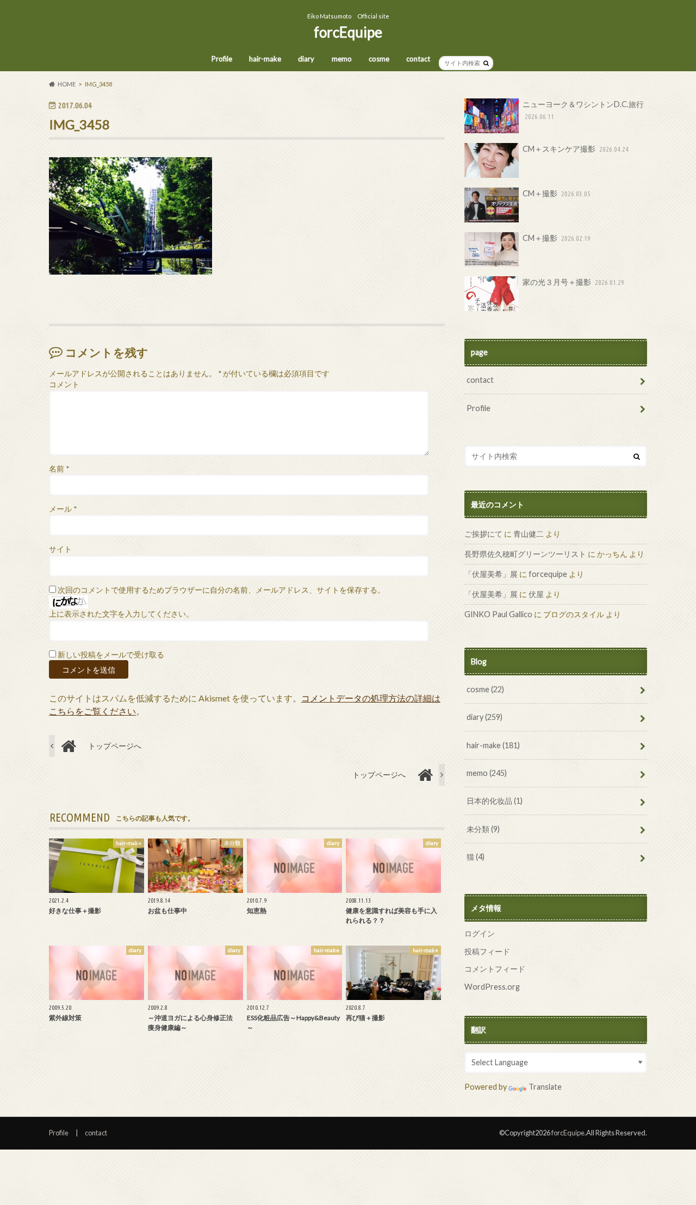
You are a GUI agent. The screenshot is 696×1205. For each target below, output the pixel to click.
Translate (545, 1086)
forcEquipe (348, 32)
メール (63, 509)
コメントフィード (494, 968)
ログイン (479, 933)
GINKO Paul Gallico (498, 614)
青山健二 (528, 533)
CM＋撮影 (557, 193)
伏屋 (536, 594)
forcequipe (548, 574)
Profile (222, 58)
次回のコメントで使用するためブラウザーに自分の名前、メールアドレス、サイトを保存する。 (221, 590)
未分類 (483, 829)
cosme (379, 58)
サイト (60, 549)
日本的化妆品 (495, 800)
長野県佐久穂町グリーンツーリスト (525, 553)
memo (342, 58)
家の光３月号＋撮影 (573, 282)
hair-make (265, 58)
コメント (64, 384)
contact (418, 58)
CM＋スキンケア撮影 (576, 148)
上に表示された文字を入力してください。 (121, 614)
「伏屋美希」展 (491, 574)
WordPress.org (492, 986)
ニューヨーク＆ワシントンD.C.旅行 (583, 110)
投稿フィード (487, 951)
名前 (59, 468)
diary (306, 58)
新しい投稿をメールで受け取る (111, 654)
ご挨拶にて (483, 533)
